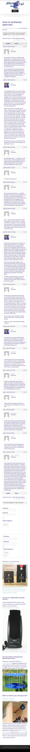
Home (3, 28)
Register (5, 555)
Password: (5, 513)
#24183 (25, 147)
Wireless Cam (21, 732)
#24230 (25, 452)
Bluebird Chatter (14, 28)
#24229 (25, 433)
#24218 (25, 326)
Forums (8, 28)
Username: (5, 508)
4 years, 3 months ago (12, 34)
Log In (5, 524)
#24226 (25, 392)
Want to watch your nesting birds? (14, 696)
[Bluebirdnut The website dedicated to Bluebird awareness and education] (15, 4)
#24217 (25, 284)
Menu (15, 11)
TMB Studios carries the (8, 698)
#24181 (25, 46)
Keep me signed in (7, 520)
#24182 (25, 80)
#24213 (25, 232)
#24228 (25, 409)
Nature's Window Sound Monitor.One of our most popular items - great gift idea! (14, 629)
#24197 (25, 182)
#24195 (25, 167)
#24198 (25, 208)
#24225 (25, 370)
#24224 (25, 348)
